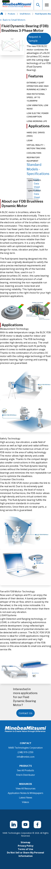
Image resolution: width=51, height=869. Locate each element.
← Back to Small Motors (12, 19)
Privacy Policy (25, 845)
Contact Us (25, 713)
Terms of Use (25, 849)
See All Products (25, 770)
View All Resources (25, 788)
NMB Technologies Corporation (25, 747)
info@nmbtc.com (25, 756)
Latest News (25, 797)
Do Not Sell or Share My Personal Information (25, 854)
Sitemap (25, 842)
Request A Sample (34, 38)
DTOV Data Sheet (36, 194)
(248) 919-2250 (25, 752)
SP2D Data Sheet (36, 184)
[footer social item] (13, 824)
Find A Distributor (25, 774)
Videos (25, 802)
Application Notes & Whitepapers (25, 793)
